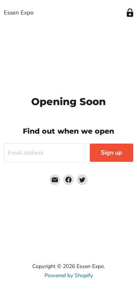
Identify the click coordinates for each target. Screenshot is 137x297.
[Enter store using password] (130, 12)
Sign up (111, 152)
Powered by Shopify (69, 275)
